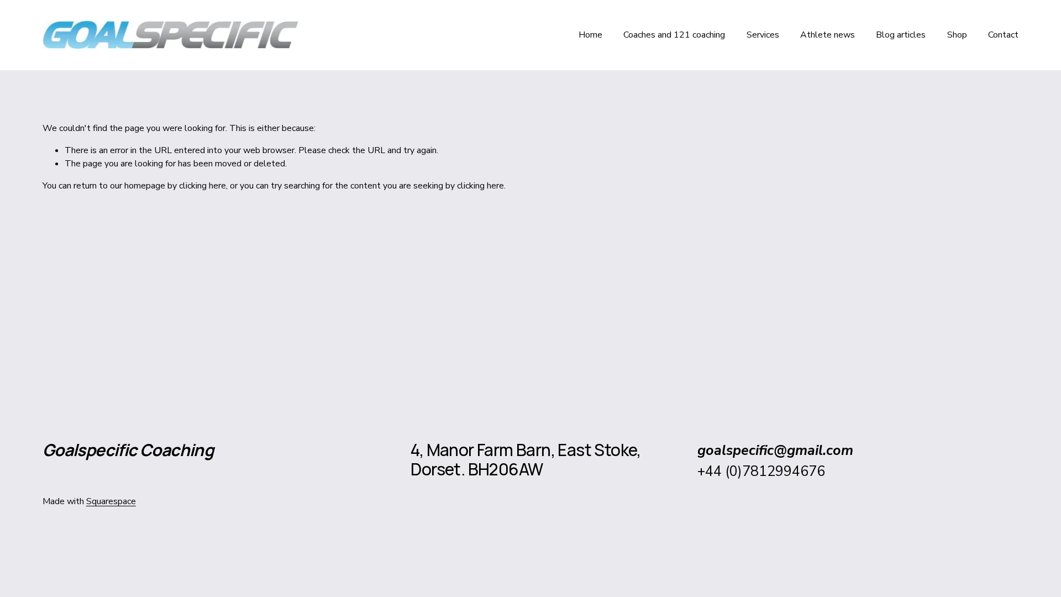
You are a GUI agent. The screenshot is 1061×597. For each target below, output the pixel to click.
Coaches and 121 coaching (674, 35)
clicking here (202, 186)
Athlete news (827, 35)
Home (590, 35)
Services (763, 35)
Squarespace (111, 501)
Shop (957, 35)
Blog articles (901, 35)
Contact (1003, 35)
